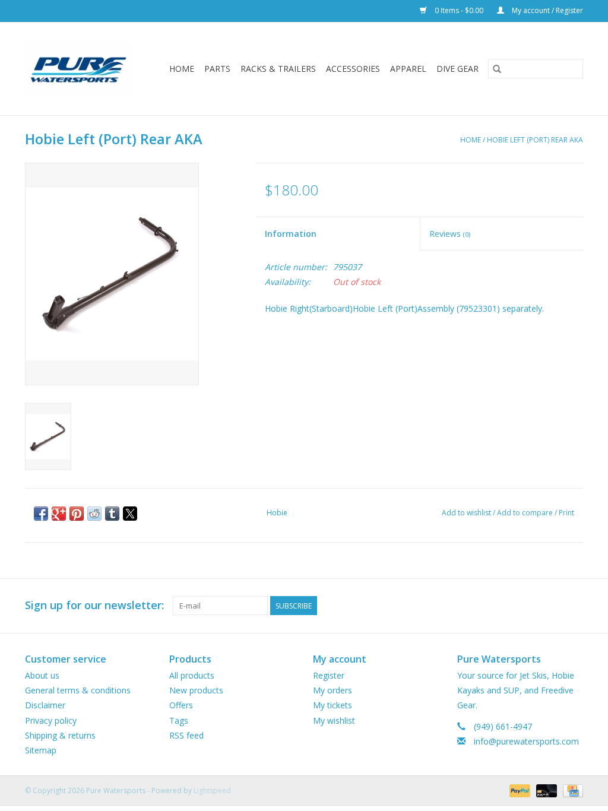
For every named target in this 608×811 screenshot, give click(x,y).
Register (328, 675)
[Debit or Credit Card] (545, 790)
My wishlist (334, 720)
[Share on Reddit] (94, 513)
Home (181, 68)
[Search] (497, 68)
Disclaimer (45, 705)
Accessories (353, 68)
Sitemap (40, 750)
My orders (332, 690)
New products (196, 690)
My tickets (332, 705)
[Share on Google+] (59, 513)
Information (290, 233)
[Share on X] (130, 513)
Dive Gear (457, 68)
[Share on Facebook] (41, 513)
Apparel (408, 68)
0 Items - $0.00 (459, 10)
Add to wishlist (467, 513)
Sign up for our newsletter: (94, 605)
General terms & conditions (78, 690)
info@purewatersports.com (526, 741)
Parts (217, 68)
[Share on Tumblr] (112, 513)
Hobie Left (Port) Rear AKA (535, 140)
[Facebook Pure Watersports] (552, 605)
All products (191, 675)
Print (566, 513)
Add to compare (526, 513)
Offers (181, 705)
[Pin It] (76, 513)
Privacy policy (51, 720)
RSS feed (186, 735)
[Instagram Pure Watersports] (573, 605)
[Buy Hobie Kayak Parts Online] (82, 68)
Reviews (449, 233)
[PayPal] (518, 790)
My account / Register (546, 10)
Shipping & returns (60, 735)
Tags (178, 720)
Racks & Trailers (278, 68)
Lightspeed (212, 790)
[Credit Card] (571, 790)
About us (42, 675)
